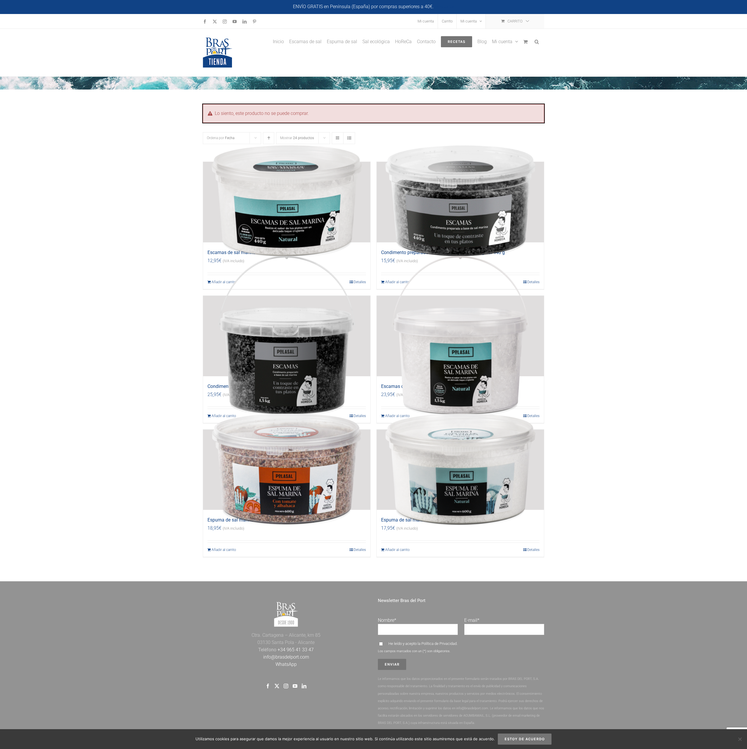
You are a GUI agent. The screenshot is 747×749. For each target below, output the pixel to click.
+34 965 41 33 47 (295, 649)
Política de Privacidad (439, 643)
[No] (740, 739)
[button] (537, 41)
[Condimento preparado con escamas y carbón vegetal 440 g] (460, 202)
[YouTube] (295, 686)
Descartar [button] (444, 6)
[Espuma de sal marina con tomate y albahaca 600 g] (286, 470)
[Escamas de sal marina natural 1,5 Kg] (460, 336)
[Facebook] (268, 686)
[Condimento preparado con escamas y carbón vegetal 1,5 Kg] (286, 336)
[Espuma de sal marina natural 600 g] (460, 470)
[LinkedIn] (304, 686)
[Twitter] (277, 686)
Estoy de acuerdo (525, 739)
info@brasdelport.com (286, 657)
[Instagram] (286, 686)
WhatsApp (286, 664)
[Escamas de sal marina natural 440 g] (286, 202)
